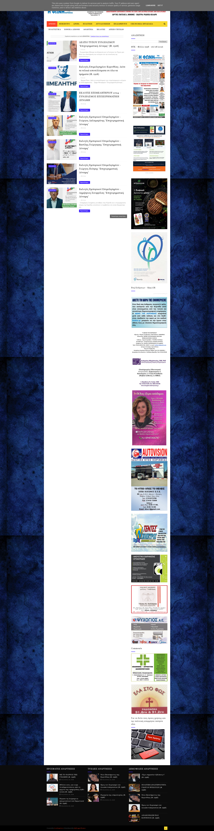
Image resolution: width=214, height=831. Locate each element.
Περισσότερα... (84, 60)
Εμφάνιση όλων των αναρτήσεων (100, 36)
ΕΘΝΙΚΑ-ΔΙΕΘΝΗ (72, 29)
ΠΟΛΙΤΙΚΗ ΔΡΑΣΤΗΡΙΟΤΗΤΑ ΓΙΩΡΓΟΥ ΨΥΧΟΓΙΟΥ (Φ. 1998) (154, 787)
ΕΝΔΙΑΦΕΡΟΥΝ (120, 24)
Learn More (150, 5)
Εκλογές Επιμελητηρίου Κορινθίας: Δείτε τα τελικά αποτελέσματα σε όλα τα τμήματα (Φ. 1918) (102, 70)
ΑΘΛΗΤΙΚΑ (88, 29)
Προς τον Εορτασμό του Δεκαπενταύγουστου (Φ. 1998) (113, 786)
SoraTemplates (58, 828)
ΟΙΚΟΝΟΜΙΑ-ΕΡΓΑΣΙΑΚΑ (142, 24)
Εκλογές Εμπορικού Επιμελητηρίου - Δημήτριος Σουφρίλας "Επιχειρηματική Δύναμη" (101, 193)
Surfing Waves (165, 293)
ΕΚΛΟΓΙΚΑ (52, 43)
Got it (160, 5)
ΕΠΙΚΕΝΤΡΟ (64, 24)
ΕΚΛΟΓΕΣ (101, 29)
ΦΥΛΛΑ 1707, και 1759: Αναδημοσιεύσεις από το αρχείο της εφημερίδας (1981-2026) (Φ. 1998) (72, 788)
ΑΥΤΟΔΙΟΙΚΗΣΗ (103, 24)
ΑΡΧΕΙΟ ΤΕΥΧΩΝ (116, 29)
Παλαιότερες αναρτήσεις (118, 216)
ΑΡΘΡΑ (76, 24)
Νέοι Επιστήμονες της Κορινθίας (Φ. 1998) (110, 776)
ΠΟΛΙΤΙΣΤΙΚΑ (54, 29)
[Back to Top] (165, 828)
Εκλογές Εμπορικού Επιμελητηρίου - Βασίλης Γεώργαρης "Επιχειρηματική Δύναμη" (100, 144)
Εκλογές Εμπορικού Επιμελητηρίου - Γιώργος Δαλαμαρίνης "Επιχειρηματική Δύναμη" (101, 120)
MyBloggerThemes (80, 828)
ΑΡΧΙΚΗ (52, 24)
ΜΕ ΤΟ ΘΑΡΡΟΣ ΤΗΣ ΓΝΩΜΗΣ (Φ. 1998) (68, 776)
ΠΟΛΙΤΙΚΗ (87, 24)
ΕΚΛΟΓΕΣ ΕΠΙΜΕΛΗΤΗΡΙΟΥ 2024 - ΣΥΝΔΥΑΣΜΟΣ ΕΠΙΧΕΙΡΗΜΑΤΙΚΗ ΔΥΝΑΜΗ (100, 96)
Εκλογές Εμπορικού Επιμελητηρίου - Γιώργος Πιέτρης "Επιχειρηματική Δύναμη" (100, 169)
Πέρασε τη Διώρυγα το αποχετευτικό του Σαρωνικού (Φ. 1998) (72, 801)
